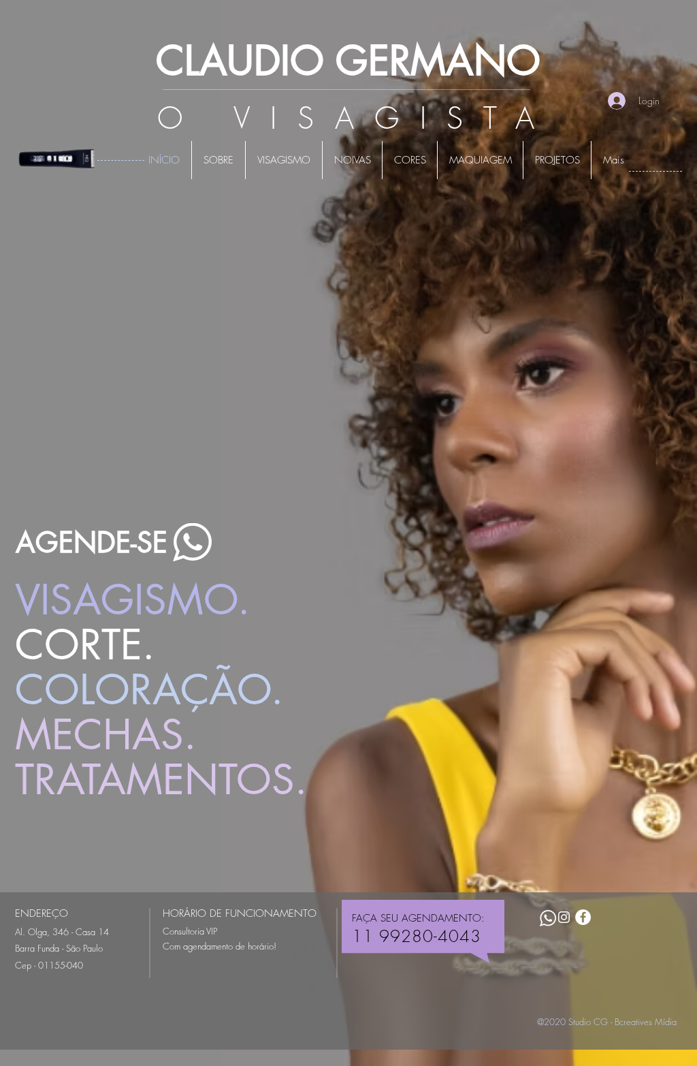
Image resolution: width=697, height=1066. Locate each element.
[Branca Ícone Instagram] (564, 917)
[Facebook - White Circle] (583, 917)
